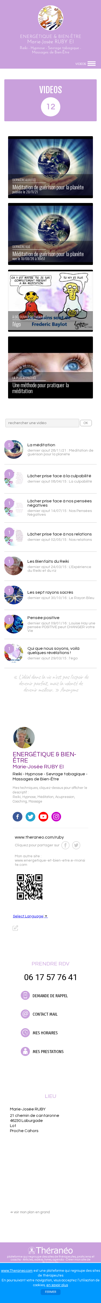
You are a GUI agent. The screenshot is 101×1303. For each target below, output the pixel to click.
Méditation (45, 797)
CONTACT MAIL (45, 1014)
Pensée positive (43, 618)
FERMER (50, 1292)
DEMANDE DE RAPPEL (50, 995)
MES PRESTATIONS (48, 1051)
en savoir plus (57, 1285)
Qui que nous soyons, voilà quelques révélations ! (53, 650)
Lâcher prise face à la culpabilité (59, 476)
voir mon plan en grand (30, 1212)
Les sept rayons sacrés (50, 592)
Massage (35, 801)
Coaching (20, 801)
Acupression (64, 797)
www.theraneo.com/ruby (39, 837)
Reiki (17, 797)
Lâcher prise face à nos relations (59, 534)
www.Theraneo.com (17, 1271)
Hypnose (29, 797)
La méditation (41, 445)
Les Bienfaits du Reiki (48, 561)
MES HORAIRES (45, 1032)
